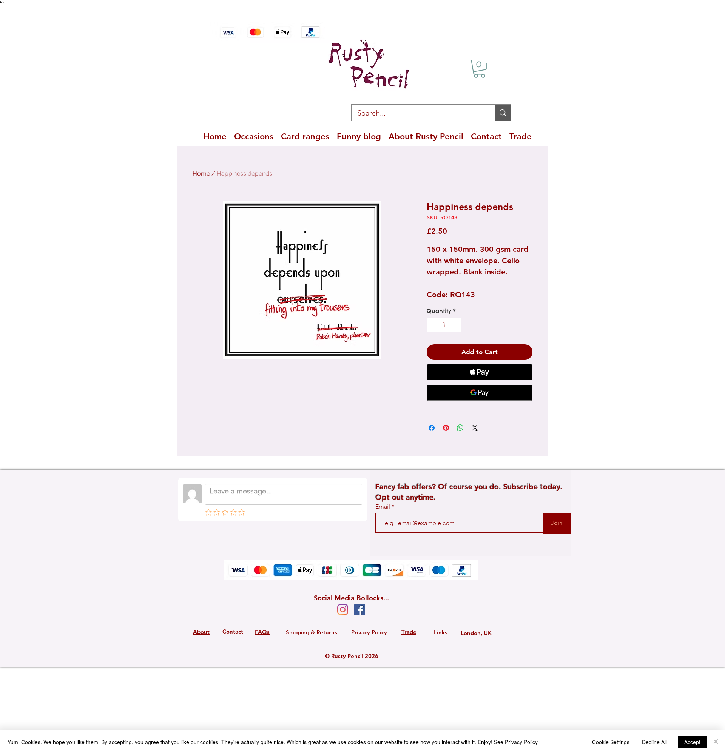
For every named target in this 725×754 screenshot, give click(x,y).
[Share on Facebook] (431, 427)
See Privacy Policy (516, 742)
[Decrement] (433, 325)
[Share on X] (474, 427)
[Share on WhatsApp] (460, 427)
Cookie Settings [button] (610, 742)
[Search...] (503, 113)
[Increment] (455, 325)
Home (201, 173)
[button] (479, 69)
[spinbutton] (444, 325)
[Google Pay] (479, 393)
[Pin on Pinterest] (445, 427)
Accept (692, 742)
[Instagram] (342, 609)
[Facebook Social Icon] (359, 609)
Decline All (654, 742)
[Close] (715, 742)
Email (383, 507)
